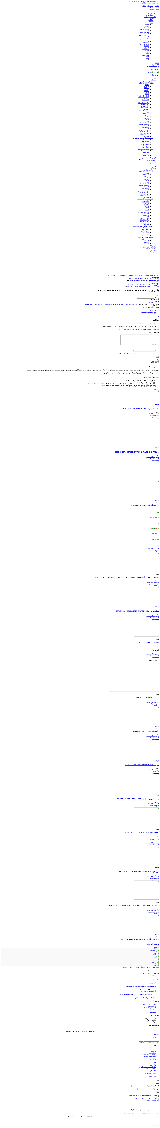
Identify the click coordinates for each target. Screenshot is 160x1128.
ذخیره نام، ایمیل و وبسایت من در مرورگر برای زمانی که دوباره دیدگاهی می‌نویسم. (134, 353)
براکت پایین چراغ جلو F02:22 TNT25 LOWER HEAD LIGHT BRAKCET (134, 905)
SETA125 (146, 33)
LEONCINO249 (144, 32)
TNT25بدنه (146, 56)
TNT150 (147, 41)
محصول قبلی (155, 277)
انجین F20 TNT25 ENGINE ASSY (147, 697)
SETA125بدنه (142, 35)
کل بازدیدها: (152, 1022)
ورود (158, 1092)
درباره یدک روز (152, 1006)
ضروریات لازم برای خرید (149, 1007)
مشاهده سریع (155, 416)
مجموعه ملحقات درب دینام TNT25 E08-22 (145, 505)
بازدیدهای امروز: (151, 1019)
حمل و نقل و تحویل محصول (148, 312)
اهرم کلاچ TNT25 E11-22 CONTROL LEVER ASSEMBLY (139, 872)
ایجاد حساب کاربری (139, 1098)
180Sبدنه (146, 26)
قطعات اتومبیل (152, 13)
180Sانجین (146, 24)
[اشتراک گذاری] (157, 1125)
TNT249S (146, 47)
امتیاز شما (156, 332)
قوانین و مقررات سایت (149, 1004)
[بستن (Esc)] (158, 1125)
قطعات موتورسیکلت (91, 304)
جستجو (157, 62)
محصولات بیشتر (151, 313)
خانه (158, 275)
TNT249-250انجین (144, 43)
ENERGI (150, 18)
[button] (153, 415)
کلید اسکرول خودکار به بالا (152, 1100)
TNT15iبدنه (143, 39)
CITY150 (146, 30)
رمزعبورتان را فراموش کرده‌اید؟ (150, 1095)
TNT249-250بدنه (144, 44)
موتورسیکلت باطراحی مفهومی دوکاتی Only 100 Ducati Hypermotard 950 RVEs (137, 994)
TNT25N (146, 53)
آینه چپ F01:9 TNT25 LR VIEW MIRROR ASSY (142, 832)
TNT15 (147, 38)
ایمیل (157, 350)
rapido (151, 21)
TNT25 (102, 304)
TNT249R (146, 46)
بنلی (151, 23)
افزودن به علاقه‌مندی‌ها (152, 302)
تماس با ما (153, 1009)
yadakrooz (108, 304)
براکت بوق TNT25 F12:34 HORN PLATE (145, 731)
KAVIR (150, 20)
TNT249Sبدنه (145, 50)
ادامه (157, 1096)
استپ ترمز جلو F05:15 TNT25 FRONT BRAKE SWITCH (139, 939)
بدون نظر (136, 989)
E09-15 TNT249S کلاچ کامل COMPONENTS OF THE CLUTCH (137, 452)
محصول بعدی (155, 283)
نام (158, 347)
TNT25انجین (145, 55)
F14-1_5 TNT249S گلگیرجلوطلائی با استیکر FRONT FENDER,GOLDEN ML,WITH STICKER (126, 577)
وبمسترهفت (156, 1034)
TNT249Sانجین (145, 49)
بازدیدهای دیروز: (151, 1020)
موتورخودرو (149, 15)
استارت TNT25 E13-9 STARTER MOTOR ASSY (142, 765)
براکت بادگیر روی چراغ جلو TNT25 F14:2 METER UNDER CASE (137, 799)
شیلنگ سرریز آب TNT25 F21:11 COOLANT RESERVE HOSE (137, 611)
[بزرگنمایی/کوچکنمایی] (153, 1125)
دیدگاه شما (155, 344)
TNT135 (147, 36)
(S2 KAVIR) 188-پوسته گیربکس (148, 642)
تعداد (156, 297)
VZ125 (147, 59)
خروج (157, 1040)
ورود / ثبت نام (152, 1076)
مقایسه (157, 301)
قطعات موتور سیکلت (150, 17)
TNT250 (147, 52)
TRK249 (147, 58)
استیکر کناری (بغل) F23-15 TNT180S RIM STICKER (141, 409)
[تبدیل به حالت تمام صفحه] (155, 1125)
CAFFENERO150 (144, 29)
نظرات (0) (153, 310)
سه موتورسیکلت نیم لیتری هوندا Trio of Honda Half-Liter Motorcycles (139, 986)
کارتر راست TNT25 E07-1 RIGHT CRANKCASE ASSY (143, 286)
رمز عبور (156, 1089)
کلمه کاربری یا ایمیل (153, 1086)
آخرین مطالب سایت (150, 1010)
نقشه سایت (153, 1012)
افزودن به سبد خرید (154, 299)
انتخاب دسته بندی (154, 11)
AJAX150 (146, 27)
